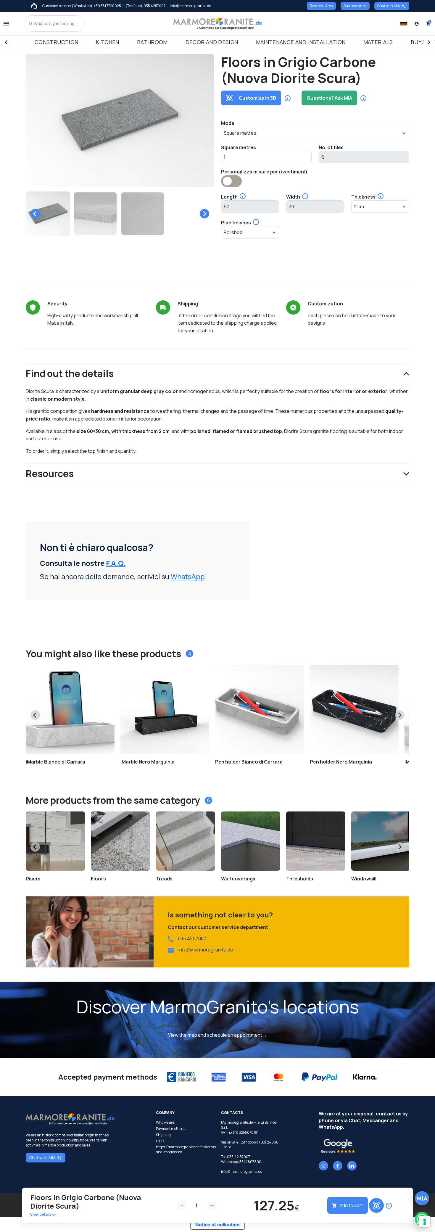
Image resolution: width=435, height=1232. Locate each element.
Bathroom (152, 42)
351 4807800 (250, 1161)
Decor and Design (212, 42)
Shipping (163, 1135)
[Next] (429, 42)
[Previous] (6, 42)
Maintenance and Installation (301, 42)
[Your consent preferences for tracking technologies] (424, 1221)
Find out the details (70, 373)
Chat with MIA (388, 5)
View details (41, 1214)
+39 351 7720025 (107, 6)
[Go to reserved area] (416, 23)
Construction (56, 42)
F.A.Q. (115, 563)
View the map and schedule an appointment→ (217, 1035)
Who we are (165, 1122)
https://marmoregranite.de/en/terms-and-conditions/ (185, 1149)
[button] (48, 213)
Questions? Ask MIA (329, 98)
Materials (378, 42)
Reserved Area (321, 5)
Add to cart (351, 1205)
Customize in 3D (257, 98)
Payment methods (170, 1128)
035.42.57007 (238, 1156)
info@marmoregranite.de (205, 949)
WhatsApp (188, 576)
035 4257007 (154, 6)
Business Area (355, 5)
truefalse (231, 181)
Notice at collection (217, 1225)
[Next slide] (204, 213)
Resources (50, 473)
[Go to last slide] (35, 213)
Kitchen (107, 42)
